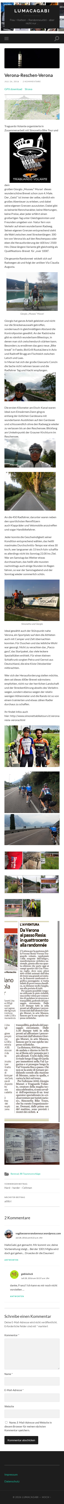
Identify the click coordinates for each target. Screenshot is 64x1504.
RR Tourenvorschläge (30, 1173)
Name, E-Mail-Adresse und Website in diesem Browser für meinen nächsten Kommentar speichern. (28, 1426)
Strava (28, 89)
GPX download (13, 89)
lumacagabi (32, 10)
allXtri (14, 1199)
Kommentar (11, 1335)
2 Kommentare (32, 81)
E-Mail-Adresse (14, 1390)
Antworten (11, 1260)
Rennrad (15, 1173)
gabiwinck (27, 1273)
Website (9, 1406)
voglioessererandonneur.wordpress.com (38, 1233)
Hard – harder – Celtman (18, 1186)
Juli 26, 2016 (11, 81)
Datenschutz (11, 1481)
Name (8, 1373)
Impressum (11, 1474)
